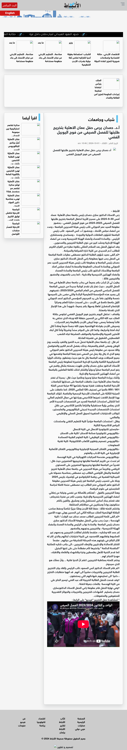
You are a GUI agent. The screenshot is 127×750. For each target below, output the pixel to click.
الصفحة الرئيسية (81, 720)
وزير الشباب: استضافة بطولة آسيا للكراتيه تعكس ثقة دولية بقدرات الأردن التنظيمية (79, 53)
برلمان (62, 732)
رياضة (42, 725)
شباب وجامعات (101, 118)
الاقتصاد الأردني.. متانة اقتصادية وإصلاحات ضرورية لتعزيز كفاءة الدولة (107, 57)
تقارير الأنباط (62, 727)
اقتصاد (41, 718)
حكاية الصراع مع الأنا (16, 34)
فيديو (22, 722)
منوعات (21, 725)
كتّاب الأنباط (62, 720)
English (10, 13)
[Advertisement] (83, 184)
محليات (81, 725)
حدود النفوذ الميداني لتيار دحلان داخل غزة (67, 34)
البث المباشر (9, 5)
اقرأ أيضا (29, 117)
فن (24, 718)
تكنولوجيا (41, 722)
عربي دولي (80, 729)
